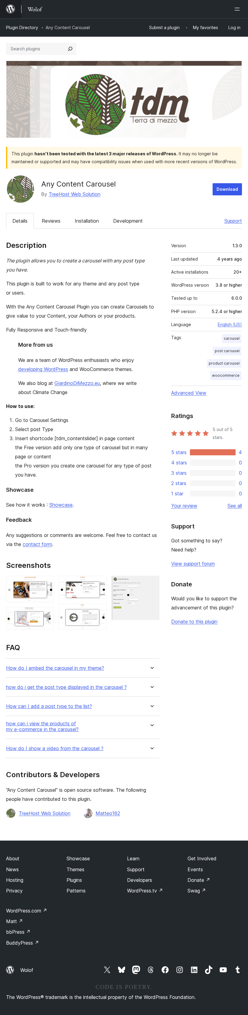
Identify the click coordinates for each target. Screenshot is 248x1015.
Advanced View (188, 393)
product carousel (224, 363)
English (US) (230, 324)
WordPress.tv (145, 891)
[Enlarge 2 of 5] (46, 615)
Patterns (76, 891)
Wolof (26, 970)
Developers (139, 880)
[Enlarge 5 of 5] (151, 584)
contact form (37, 544)
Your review (184, 506)
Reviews (51, 221)
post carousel (227, 351)
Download (227, 189)
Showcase (61, 505)
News (12, 869)
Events (195, 869)
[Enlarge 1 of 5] (46, 584)
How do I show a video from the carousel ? (54, 748)
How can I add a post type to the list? (49, 706)
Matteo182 (108, 813)
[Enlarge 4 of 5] (99, 612)
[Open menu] (238, 9)
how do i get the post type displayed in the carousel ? (66, 687)
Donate (199, 880)
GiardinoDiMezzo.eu (77, 383)
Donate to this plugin (194, 622)
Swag (197, 891)
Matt (14, 921)
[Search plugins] (70, 49)
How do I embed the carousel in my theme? (55, 668)
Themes (75, 869)
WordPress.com (26, 911)
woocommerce (226, 375)
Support (233, 221)
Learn (133, 858)
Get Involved (202, 858)
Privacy (14, 891)
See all (234, 506)
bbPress (18, 932)
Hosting (14, 880)
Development (128, 221)
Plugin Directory (22, 27)
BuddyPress (22, 943)
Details (20, 221)
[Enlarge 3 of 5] (99, 584)
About (12, 858)
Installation (87, 221)
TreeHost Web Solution (74, 194)
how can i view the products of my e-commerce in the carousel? (42, 726)
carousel (232, 338)
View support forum (193, 564)
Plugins (74, 880)
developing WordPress (43, 369)
